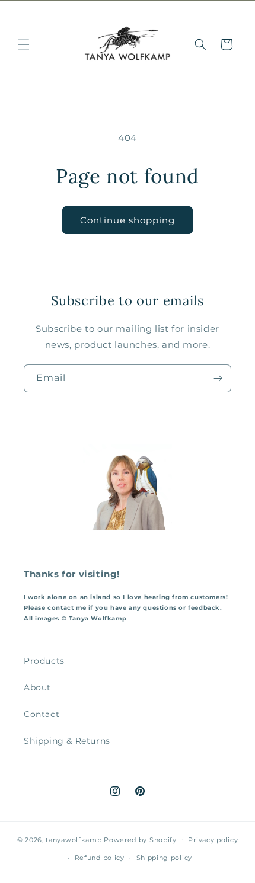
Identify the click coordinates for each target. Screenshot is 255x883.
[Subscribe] (218, 378)
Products (44, 660)
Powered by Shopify (140, 839)
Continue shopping (127, 220)
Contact (41, 714)
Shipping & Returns (67, 740)
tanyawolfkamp (73, 839)
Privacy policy (213, 840)
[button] (24, 44)
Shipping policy (164, 857)
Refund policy (100, 857)
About (37, 687)
